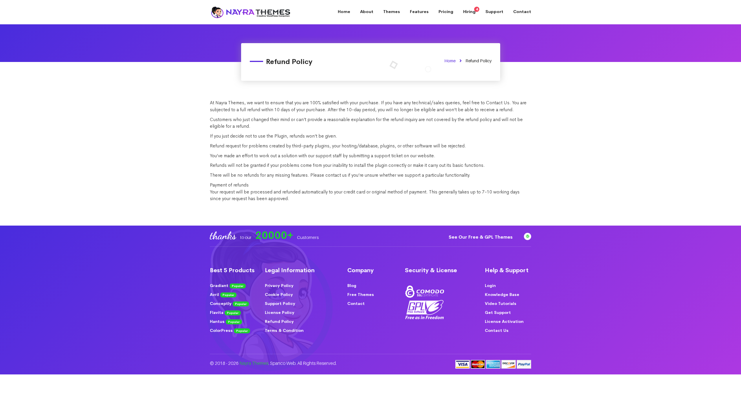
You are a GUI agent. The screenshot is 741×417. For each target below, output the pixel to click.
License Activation (504, 321)
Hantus (225, 321)
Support (494, 11)
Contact (522, 11)
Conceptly (228, 303)
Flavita (224, 312)
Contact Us (497, 330)
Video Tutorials (500, 303)
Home (344, 11)
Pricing (446, 11)
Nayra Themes (253, 363)
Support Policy (280, 303)
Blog (351, 285)
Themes (391, 11)
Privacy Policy (279, 285)
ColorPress (229, 330)
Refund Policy (279, 321)
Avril (222, 294)
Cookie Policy (279, 294)
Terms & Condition (284, 330)
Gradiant (226, 285)
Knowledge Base (502, 294)
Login (490, 285)
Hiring (470, 10)
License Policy (279, 312)
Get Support (498, 312)
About (366, 11)
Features (419, 11)
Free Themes (360, 294)
